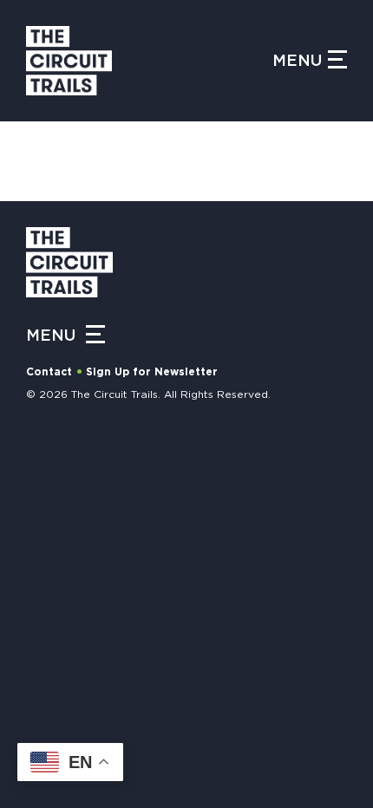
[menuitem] (186, 561)
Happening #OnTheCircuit (123, 461)
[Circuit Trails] (149, 60)
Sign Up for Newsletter (152, 372)
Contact (49, 372)
